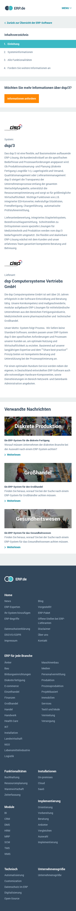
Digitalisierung (13, 892)
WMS (7, 854)
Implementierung (48, 842)
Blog (40, 601)
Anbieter (43, 824)
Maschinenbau (50, 662)
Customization (13, 881)
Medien (46, 668)
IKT (6, 727)
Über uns (43, 634)
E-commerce (11, 686)
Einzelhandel (11, 691)
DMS (7, 824)
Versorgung (48, 721)
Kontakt (42, 640)
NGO (7, 744)
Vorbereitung (45, 813)
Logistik (9, 756)
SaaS (41, 789)
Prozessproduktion (52, 686)
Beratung (43, 819)
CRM (7, 819)
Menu (65, 8)
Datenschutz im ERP (16, 887)
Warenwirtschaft (14, 789)
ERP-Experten (12, 607)
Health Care (11, 721)
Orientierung (45, 807)
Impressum (10, 640)
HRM (7, 830)
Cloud (41, 783)
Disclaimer (44, 629)
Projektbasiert (50, 691)
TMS (7, 848)
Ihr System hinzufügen (17, 613)
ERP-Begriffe (11, 618)
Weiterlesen (13, 454)
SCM (7, 842)
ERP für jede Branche (18, 656)
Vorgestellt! (44, 607)
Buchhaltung (11, 777)
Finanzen (9, 697)
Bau (6, 668)
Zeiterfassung (12, 794)
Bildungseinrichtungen (17, 674)
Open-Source (11, 898)
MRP (7, 836)
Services (46, 703)
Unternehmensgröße (49, 875)
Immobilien (48, 697)
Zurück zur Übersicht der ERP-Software (29, 22)
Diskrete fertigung (14, 680)
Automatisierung (14, 875)
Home (8, 595)
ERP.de (19, 8)
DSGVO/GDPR (12, 634)
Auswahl (43, 836)
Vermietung (48, 715)
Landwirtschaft (13, 738)
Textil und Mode (51, 709)
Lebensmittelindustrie (17, 750)
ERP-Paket (44, 613)
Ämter (7, 662)
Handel (8, 709)
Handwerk (10, 715)
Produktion (48, 680)
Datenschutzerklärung (17, 629)
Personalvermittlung (53, 674)
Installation (11, 732)
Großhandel (11, 703)
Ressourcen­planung (15, 783)
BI (5, 813)
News (7, 601)
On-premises (45, 777)
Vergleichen (45, 830)
